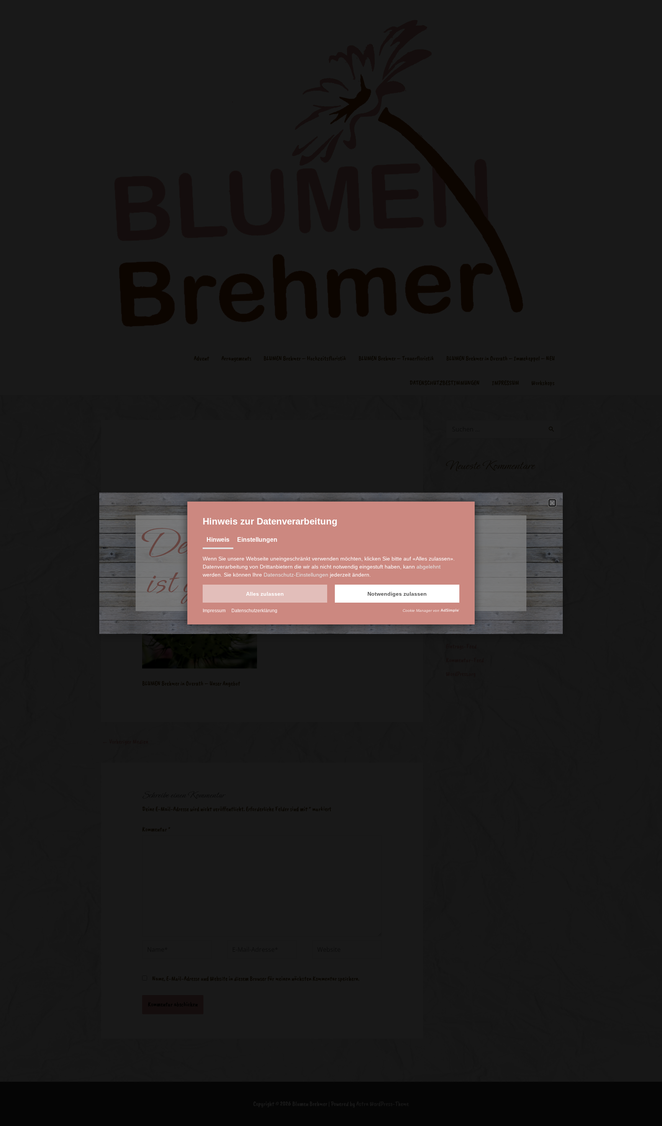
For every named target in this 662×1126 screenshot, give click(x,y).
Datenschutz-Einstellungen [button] (296, 575)
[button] (265, 594)
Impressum (214, 610)
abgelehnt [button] (428, 567)
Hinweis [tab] (217, 539)
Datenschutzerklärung (254, 610)
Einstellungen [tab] (257, 539)
